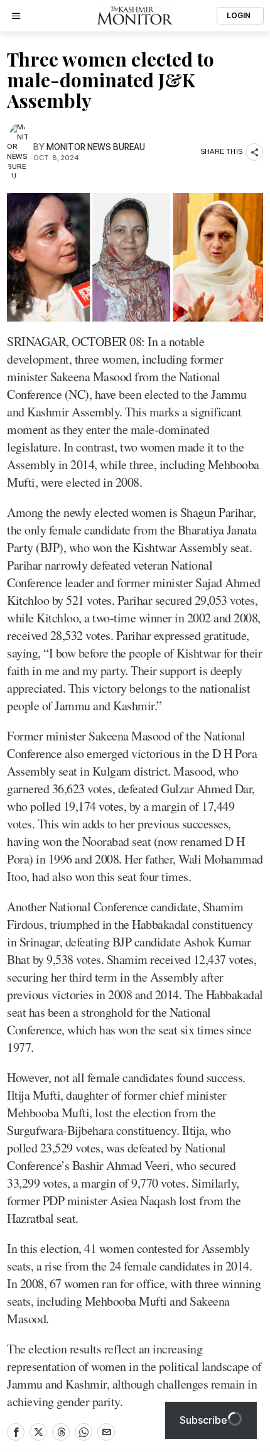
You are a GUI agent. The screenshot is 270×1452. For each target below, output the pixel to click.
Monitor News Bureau (95, 147)
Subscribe (203, 1420)
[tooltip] (15, 1432)
